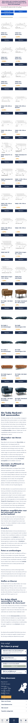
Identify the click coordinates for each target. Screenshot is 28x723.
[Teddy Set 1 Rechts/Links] (7, 25)
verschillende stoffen (6, 430)
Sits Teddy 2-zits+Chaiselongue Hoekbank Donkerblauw (6, 326)
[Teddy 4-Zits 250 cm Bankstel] (21, 98)
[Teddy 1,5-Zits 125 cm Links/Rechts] (21, 172)
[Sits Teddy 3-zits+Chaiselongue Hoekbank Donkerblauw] (7, 342)
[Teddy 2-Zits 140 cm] (21, 196)
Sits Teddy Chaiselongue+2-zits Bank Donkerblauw (20, 326)
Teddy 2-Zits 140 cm (20, 203)
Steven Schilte (20, 442)
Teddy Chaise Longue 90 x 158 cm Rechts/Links (20, 253)
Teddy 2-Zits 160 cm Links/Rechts (6, 204)
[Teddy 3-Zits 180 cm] (21, 220)
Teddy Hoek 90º (5, 252)
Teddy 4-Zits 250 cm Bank (6, 107)
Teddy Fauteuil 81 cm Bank (6, 155)
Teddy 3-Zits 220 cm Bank (6, 131)
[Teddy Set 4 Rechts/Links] (21, 50)
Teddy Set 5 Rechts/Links (4, 82)
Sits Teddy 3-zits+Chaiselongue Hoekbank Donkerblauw (6, 350)
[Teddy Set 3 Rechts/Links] (7, 50)
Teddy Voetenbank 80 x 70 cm (7, 180)
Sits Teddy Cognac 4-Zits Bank (6, 375)
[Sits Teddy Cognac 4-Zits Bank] (7, 367)
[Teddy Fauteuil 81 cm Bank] (7, 147)
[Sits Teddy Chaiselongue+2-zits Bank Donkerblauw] (21, 318)
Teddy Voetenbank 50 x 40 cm (21, 155)
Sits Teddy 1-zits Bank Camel (7, 302)
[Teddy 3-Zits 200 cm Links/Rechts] (7, 220)
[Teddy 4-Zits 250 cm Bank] (7, 98)
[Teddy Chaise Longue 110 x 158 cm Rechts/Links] (7, 269)
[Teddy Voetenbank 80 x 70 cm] (7, 172)
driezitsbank (21, 541)
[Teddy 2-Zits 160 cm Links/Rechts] (7, 196)
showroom (17, 624)
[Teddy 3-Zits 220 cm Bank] (7, 123)
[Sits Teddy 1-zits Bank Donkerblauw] (7, 391)
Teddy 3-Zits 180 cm (20, 227)
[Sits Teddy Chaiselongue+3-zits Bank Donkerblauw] (21, 342)
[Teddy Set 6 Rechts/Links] (21, 74)
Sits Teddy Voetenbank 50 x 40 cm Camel (21, 302)
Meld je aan (14, 666)
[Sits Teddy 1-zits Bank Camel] (7, 293)
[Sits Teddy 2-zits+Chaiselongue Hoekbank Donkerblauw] (7, 318)
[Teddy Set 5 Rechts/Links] (7, 74)
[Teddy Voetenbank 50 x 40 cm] (21, 147)
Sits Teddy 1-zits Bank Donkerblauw (7, 399)
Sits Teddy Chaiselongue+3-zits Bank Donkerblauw (20, 350)
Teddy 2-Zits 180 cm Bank (20, 131)
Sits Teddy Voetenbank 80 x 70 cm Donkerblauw (21, 399)
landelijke (24, 561)
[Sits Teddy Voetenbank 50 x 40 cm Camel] (21, 293)
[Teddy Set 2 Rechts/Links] (21, 25)
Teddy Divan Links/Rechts (18, 277)
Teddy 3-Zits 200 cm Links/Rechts (6, 228)
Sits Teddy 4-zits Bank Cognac (21, 375)
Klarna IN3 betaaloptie (14, 4)
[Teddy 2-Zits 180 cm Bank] (21, 123)
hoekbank (15, 537)
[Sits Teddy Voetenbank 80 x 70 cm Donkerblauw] (21, 391)
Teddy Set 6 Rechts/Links (18, 82)
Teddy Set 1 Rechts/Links (4, 33)
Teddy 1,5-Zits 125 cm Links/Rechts (21, 180)
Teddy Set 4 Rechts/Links (18, 58)
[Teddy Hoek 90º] (7, 245)
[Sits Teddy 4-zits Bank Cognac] (21, 367)
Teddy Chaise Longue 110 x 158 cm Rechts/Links (6, 277)
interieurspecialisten (15, 615)
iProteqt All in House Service (7, 501)
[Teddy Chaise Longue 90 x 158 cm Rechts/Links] (21, 245)
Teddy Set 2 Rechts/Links (18, 33)
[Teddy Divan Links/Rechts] (21, 269)
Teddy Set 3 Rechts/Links (4, 58)
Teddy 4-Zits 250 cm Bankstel (20, 107)
